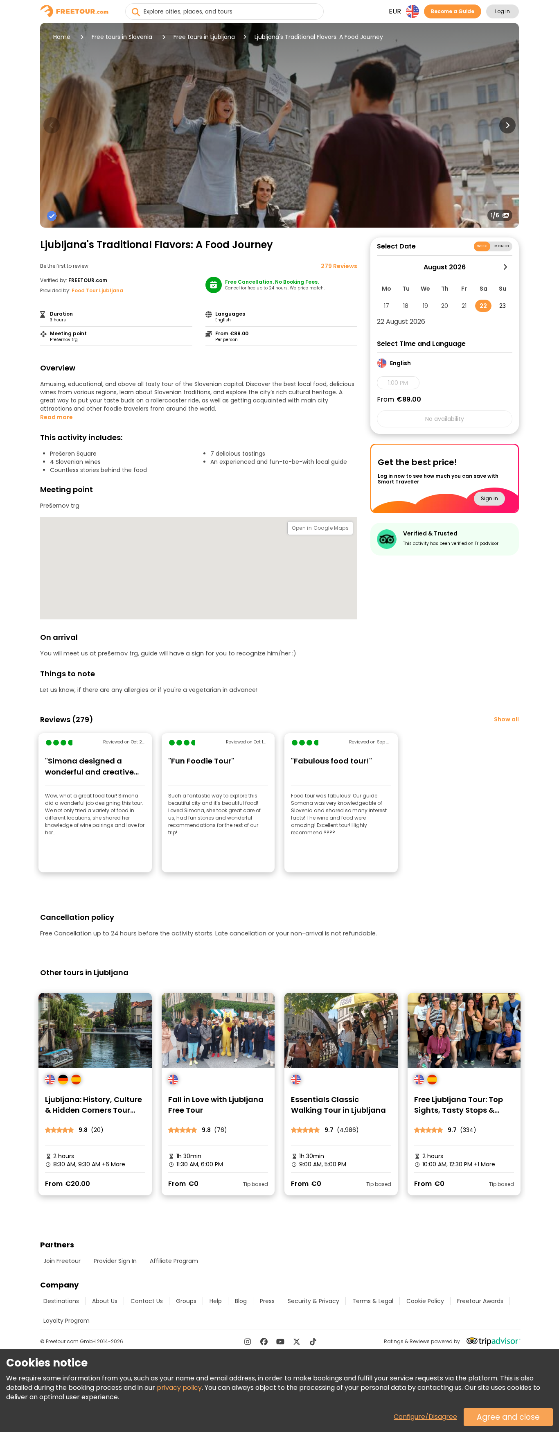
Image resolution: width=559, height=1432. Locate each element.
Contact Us (147, 1301)
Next (507, 125)
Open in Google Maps (320, 527)
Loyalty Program (66, 1321)
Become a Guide (452, 11)
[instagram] (247, 1341)
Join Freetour (62, 1261)
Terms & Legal (372, 1301)
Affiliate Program (174, 1261)
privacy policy (179, 1387)
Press (267, 1301)
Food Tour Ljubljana (97, 290)
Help (216, 1301)
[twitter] (297, 1341)
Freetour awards (480, 1301)
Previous (51, 125)
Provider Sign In (115, 1261)
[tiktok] (313, 1341)
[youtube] (280, 1341)
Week (482, 246)
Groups (186, 1301)
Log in (502, 11)
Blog (241, 1301)
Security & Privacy (313, 1301)
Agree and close (508, 1417)
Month (501, 246)
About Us (104, 1301)
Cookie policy (425, 1301)
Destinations (61, 1301)
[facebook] (264, 1341)
